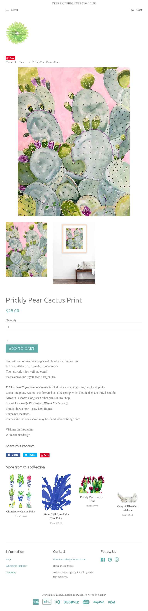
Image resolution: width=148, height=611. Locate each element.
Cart (139, 10)
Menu (14, 10)
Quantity (11, 320)
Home (9, 62)
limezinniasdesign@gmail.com (69, 559)
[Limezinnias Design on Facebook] (103, 560)
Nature (22, 62)
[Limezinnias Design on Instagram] (117, 560)
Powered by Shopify (96, 594)
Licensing (11, 572)
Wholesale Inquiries (16, 566)
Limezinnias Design (72, 594)
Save (12, 58)
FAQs (9, 559)
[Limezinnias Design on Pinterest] (110, 560)
